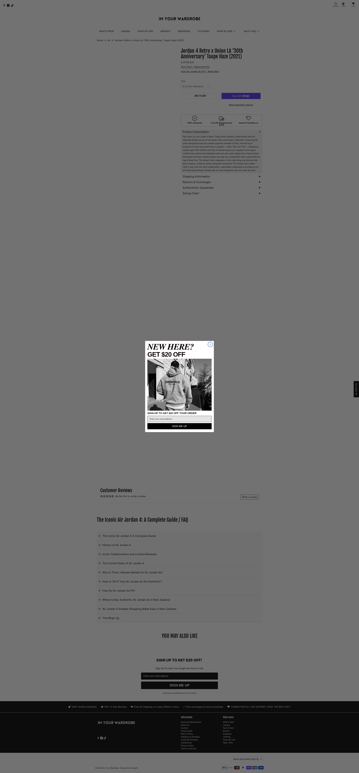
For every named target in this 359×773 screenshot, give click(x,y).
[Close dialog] (210, 344)
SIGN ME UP (179, 426)
